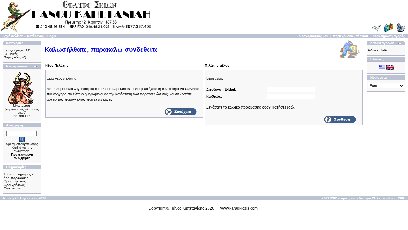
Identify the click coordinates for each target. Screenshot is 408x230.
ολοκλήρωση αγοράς (389, 36)
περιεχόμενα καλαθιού (350, 36)
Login (51, 36)
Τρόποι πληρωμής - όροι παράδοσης (18, 176)
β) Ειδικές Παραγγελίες (12, 55)
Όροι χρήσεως (14, 185)
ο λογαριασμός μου (313, 36)
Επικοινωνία (12, 188)
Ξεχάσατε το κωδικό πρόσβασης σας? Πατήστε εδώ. (250, 107)
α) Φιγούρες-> (14, 50)
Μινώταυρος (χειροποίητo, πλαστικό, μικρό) (22, 109)
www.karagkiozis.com (239, 208)
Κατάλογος (35, 36)
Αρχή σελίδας (12, 36)
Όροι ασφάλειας (15, 181)
